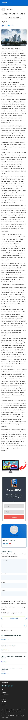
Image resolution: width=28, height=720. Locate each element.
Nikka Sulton (14, 535)
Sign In (4, 699)
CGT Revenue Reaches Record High (14, 637)
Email (3, 582)
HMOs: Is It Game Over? (14, 648)
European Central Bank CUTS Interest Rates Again (13, 17)
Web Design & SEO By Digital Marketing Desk (15, 715)
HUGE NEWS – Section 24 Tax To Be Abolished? (14, 671)
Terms (3, 704)
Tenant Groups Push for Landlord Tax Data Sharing (14, 659)
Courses (4, 692)
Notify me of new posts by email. (12, 613)
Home (3, 697)
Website (3, 590)
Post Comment (14, 618)
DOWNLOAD (14, 517)
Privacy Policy (5, 717)
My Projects (5, 694)
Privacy (4, 701)
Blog (3, 690)
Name (3, 574)
